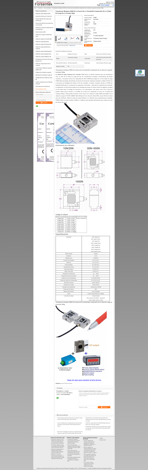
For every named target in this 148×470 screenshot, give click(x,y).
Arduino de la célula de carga (43, 72)
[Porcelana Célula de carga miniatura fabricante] (43, 3)
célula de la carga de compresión (44, 34)
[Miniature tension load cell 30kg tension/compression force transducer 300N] (68, 25)
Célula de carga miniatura (42, 13)
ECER (109, 468)
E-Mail (101, 438)
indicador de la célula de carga (43, 75)
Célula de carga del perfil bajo (43, 51)
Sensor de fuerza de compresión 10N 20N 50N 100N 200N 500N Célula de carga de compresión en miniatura (73, 453)
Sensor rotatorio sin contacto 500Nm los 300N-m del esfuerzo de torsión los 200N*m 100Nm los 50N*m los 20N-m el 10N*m (90, 450)
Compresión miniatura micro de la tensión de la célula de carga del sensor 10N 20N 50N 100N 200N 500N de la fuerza (98, 428)
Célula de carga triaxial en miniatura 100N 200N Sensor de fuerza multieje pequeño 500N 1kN (57, 451)
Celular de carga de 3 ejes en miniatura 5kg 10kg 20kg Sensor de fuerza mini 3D (57, 446)
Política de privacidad (42, 468)
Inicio (35, 8)
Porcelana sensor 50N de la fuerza (56, 468)
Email (112, 3)
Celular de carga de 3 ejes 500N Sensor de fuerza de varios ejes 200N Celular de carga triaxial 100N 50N (57, 441)
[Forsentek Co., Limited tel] (42, 108)
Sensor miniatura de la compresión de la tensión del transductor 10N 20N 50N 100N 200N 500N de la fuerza (69, 424)
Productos (40, 8)
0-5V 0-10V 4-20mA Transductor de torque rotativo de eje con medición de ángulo (89, 464)
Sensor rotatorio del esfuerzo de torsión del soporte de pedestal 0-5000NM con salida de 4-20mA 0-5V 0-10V (89, 443)
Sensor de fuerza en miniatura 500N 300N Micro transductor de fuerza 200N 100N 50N (73, 446)
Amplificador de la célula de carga (44, 77)
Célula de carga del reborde (42, 44)
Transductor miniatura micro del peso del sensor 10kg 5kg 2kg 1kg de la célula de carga (73, 441)
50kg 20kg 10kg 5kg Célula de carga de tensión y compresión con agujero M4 (73, 459)
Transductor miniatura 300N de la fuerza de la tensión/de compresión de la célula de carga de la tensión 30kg (70, 44)
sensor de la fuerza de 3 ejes (43, 16)
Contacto (45, 102)
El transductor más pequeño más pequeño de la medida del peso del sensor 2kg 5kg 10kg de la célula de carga (98, 419)
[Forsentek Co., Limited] (113, 5)
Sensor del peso (39, 32)
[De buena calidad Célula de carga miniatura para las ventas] (54, 163)
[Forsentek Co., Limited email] (38, 107)
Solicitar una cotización (105, 3)
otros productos (47, 8)
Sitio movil (103, 440)
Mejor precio (72, 45)
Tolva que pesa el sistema (42, 86)
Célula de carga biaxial (41, 41)
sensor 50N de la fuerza (66, 383)
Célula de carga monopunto (42, 54)
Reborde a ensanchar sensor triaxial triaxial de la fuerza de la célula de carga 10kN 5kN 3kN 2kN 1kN (57, 456)
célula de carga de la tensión (42, 39)
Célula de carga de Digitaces (43, 56)
